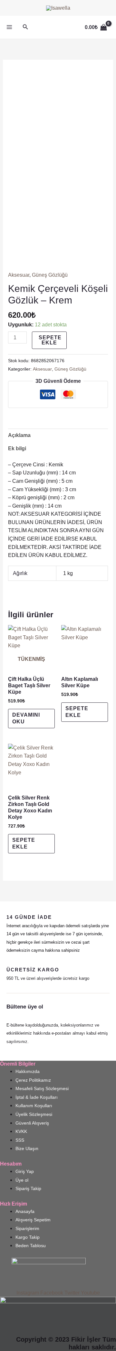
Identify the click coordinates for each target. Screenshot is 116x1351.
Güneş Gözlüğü (50, 275)
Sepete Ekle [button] (76, 712)
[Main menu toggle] (9, 27)
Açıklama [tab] (19, 435)
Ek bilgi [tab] (17, 448)
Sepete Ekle (50, 340)
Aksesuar (18, 275)
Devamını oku (26, 718)
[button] (25, 27)
